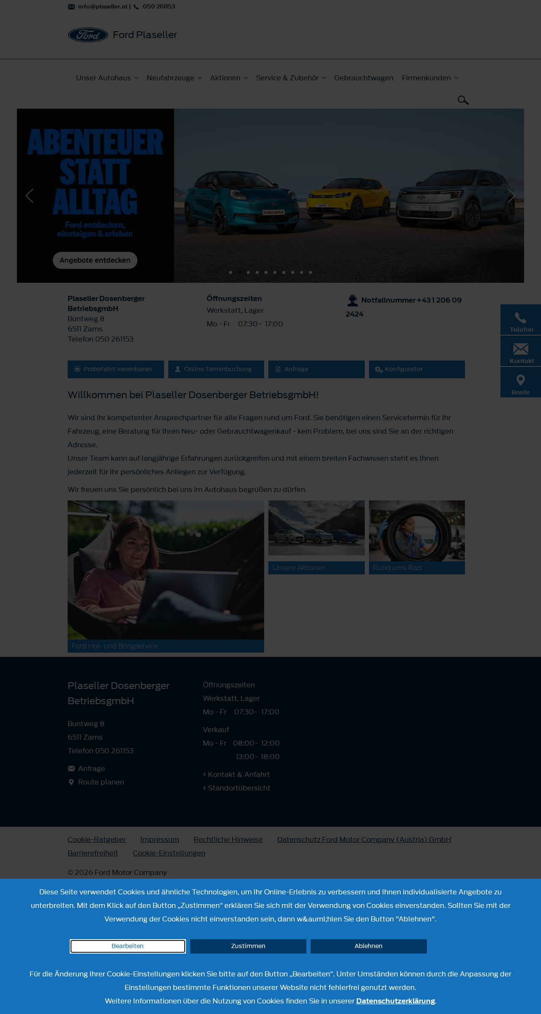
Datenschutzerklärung (395, 1001)
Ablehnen (369, 946)
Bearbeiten (128, 946)
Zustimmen (248, 946)
